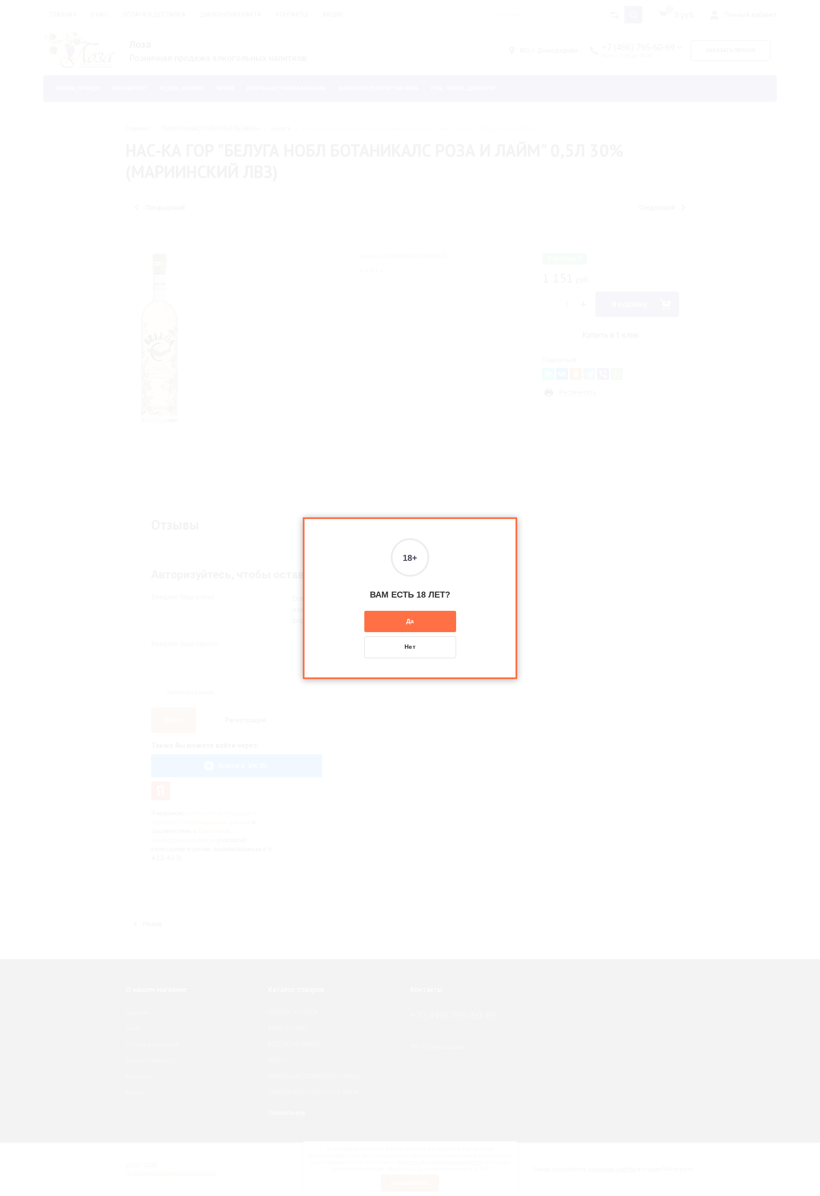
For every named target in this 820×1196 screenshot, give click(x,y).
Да (410, 621)
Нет (410, 646)
